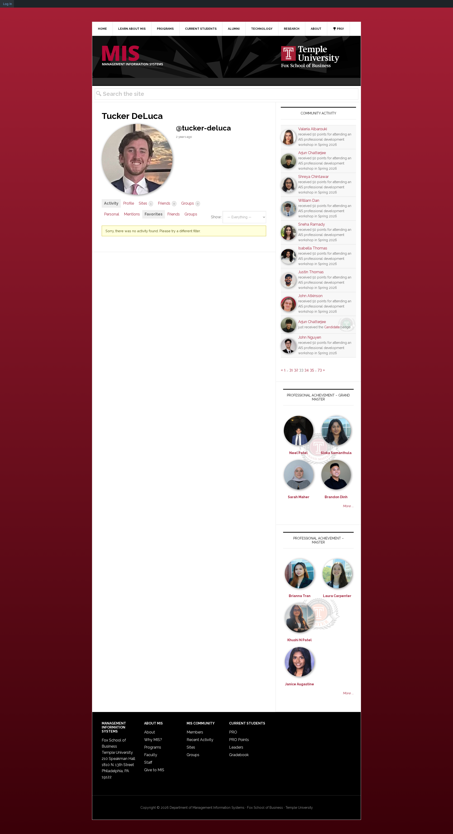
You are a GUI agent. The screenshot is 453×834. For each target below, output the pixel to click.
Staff (148, 762)
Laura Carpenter (337, 596)
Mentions (132, 214)
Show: (216, 217)
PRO (233, 732)
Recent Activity (200, 739)
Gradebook (239, 755)
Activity (111, 203)
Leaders (236, 747)
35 (312, 370)
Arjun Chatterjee (312, 153)
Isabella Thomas (312, 248)
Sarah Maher (298, 497)
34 (306, 370)
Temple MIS (132, 56)
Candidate (332, 327)
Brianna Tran (299, 596)
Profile (128, 203)
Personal (111, 214)
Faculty (150, 755)
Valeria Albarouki (312, 129)
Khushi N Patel (299, 640)
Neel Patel (298, 453)
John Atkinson (310, 296)
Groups (189, 203)
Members (195, 732)
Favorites (154, 214)
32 (296, 370)
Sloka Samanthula (336, 453)
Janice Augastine (299, 684)
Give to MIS (154, 770)
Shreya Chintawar (313, 176)
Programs (152, 747)
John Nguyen (309, 337)
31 (291, 370)
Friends (166, 203)
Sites (145, 203)
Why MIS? (153, 739)
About (149, 732)
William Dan (308, 200)
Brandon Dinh (336, 497)
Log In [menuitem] (7, 4)
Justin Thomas (311, 272)
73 (320, 370)
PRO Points (239, 739)
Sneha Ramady (311, 224)
